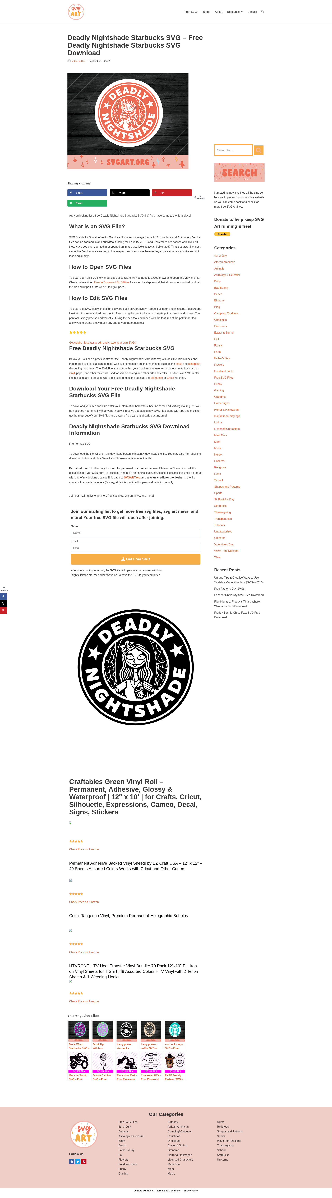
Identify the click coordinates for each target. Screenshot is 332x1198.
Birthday (219, 300)
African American (224, 262)
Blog (217, 307)
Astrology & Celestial (227, 274)
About (218, 11)
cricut (179, 363)
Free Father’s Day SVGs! (229, 588)
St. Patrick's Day (224, 499)
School (218, 480)
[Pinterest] (83, 1161)
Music (218, 448)
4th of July (220, 255)
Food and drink (223, 371)
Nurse (218, 454)
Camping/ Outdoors (226, 313)
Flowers (219, 364)
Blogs (206, 11)
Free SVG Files (223, 377)
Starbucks (220, 505)
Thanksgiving (222, 512)
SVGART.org (132, 477)
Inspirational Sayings (227, 416)
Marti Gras (220, 435)
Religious (220, 467)
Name (74, 526)
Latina (218, 422)
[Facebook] (71, 1161)
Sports (218, 493)
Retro (217, 473)
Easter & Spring (224, 332)
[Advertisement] (239, 85)
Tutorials (219, 525)
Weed (218, 557)
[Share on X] (3, 603)
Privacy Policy (190, 1190)
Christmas (220, 319)
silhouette (194, 363)
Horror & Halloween (226, 409)
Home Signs (221, 403)
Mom (217, 441)
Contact (252, 11)
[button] (242, 11)
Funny (218, 384)
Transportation (223, 518)
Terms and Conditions (169, 1190)
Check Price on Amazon (84, 849)
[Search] (259, 150)
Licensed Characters (227, 428)
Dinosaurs (220, 326)
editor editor (78, 61)
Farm (217, 351)
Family (218, 345)
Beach (218, 294)
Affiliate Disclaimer (144, 1190)
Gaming (219, 390)
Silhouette (156, 377)
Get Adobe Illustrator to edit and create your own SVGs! (102, 342)
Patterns (219, 460)
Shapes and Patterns (227, 486)
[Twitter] (77, 1161)
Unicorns (219, 537)
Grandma (220, 396)
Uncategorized (223, 531)
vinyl (72, 373)
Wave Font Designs (226, 550)
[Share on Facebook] (3, 596)
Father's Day (222, 358)
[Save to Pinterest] (3, 610)
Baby (217, 281)
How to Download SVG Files (111, 282)
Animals (219, 268)
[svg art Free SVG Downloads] (76, 11)
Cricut (170, 377)
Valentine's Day (223, 544)
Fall (216, 339)
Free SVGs (191, 11)
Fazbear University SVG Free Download (239, 595)
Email (74, 541)
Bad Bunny (221, 287)
